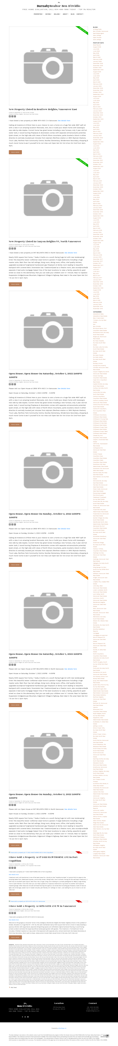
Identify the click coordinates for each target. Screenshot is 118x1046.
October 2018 (97, 238)
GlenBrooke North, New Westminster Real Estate (62, 959)
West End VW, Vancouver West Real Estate (45, 981)
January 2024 (97, 111)
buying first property (57, 947)
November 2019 (98, 212)
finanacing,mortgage (77, 957)
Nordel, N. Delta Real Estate (18, 969)
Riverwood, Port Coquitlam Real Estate (39, 973)
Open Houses (97, 37)
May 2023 (96, 127)
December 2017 (98, 259)
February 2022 (97, 156)
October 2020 (97, 189)
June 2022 (96, 148)
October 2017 (97, 263)
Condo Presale (59, 954)
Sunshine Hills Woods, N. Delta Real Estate (31, 979)
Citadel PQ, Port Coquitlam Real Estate (71, 952)
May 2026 (96, 53)
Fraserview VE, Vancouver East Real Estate (21, 959)
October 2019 (97, 214)
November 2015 (98, 308)
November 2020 (98, 187)
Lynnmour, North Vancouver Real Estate (60, 965)
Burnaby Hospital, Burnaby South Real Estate (54, 946)
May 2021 (96, 174)
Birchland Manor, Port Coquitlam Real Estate (74, 944)
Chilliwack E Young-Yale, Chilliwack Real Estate (67, 951)
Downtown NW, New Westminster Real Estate (32, 955)
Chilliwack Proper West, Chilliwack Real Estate (52, 952)
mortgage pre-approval (40, 968)
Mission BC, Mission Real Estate (70, 966)
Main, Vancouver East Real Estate (19, 966)
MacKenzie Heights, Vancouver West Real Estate (27, 910)
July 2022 (96, 146)
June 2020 (96, 197)
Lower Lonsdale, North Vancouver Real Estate (22, 965)
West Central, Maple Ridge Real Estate (26, 981)
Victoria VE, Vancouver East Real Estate (71, 980)
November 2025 (98, 65)
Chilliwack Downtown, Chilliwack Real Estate (47, 951)
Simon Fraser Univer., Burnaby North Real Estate (63, 974)
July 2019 (96, 220)
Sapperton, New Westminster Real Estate (76, 973)
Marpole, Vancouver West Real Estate (36, 966)
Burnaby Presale (21, 947)
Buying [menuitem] (48, 14)
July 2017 (96, 269)
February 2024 (97, 109)
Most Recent (97, 45)
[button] (22, 1016)
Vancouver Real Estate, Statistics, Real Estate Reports (42, 980)
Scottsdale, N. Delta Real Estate (16, 974)
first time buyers (98, 495)
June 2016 (96, 294)
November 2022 (98, 137)
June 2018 (96, 247)
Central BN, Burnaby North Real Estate (23, 950)
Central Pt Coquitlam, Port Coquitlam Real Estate (27, 865)
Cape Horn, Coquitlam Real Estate (49, 948)
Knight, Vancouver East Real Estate (48, 963)
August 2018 (97, 242)
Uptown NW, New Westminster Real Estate (70, 979)
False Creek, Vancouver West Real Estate (64, 957)
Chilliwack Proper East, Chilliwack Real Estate (32, 952)
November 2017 (98, 261)
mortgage (32, 968)
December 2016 (98, 282)
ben (56, 944)
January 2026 (97, 61)
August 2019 (97, 218)
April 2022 (96, 152)
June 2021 (96, 172)
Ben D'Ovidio (61, 944)
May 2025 (96, 78)
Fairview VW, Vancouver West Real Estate (45, 957)
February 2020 (97, 205)
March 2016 (96, 300)
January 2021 (97, 183)
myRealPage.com (62, 1028)
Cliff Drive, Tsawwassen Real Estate (27, 954)
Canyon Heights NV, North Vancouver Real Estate (27, 246)
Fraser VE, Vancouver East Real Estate (59, 958)
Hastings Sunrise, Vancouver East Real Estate (29, 962)
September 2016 (98, 288)
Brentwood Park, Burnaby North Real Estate (18, 946)
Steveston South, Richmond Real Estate (24, 977)
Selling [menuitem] (56, 14)
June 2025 (96, 76)
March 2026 (96, 57)
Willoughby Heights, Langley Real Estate (77, 983)
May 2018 (96, 249)
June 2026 (96, 51)
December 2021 (98, 160)
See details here (64, 121)
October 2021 (97, 164)
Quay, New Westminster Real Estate (74, 970)
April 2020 (96, 201)
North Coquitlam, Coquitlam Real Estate (34, 969)
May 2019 (96, 224)
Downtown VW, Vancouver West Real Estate (52, 955)
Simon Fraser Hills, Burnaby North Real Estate (41, 974)
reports (29, 973)
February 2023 (97, 133)
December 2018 (98, 234)
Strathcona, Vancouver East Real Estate (42, 977)
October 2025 (97, 67)
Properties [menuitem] (38, 14)
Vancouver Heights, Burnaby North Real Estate (19, 980)
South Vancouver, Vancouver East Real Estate (63, 976)
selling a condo (27, 974)
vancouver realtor (58, 980)
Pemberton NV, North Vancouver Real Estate (35, 970)
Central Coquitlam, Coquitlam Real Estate (41, 950)
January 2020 (97, 207)
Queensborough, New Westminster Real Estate (33, 972)
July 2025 (96, 74)
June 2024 (96, 100)
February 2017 (97, 277)
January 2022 (97, 158)
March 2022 (96, 154)
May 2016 (96, 296)
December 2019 (98, 209)
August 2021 (97, 168)
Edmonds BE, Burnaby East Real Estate (26, 957)
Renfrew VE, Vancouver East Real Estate (18, 973)
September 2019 (98, 216)
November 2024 (98, 90)
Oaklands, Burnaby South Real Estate (52, 969)
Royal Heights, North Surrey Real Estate (58, 973)
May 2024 (96, 102)
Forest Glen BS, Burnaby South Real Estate (40, 958)
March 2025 (96, 82)
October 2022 (97, 139)
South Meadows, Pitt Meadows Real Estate (24, 976)
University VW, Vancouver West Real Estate (50, 979)
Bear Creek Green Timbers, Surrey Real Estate (44, 944)
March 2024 (97, 107)
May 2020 (96, 199)
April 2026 (96, 55)
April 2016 (96, 298)
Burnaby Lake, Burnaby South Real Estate (74, 946)
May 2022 (96, 150)
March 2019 (96, 228)
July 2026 (96, 49)
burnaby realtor (28, 947)
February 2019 (97, 230)
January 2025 (97, 86)
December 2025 (98, 63)
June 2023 (96, 125)
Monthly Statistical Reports (23, 968)
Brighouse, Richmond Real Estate (36, 946)
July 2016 (96, 292)
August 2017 (97, 267)
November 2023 (98, 115)
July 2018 (96, 244)
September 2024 (98, 94)
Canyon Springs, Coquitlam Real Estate (32, 948)
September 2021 (98, 166)
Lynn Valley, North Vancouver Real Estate (42, 965)
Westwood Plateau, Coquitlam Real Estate (21, 983)
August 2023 (97, 121)
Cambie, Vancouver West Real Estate (71, 947)
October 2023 (97, 117)
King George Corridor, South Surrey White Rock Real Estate (101, 569)
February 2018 (97, 255)
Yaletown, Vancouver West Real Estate (17, 984)
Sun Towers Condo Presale (15, 979)
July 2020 (96, 195)
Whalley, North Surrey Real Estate (39, 983)
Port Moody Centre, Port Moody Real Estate (55, 970)
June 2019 (96, 222)
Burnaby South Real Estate (39, 947)
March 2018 (96, 253)
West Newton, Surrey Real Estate (62, 981)
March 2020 (97, 203)
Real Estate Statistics (61, 972)
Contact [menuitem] (79, 14)
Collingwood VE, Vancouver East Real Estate (46, 954)
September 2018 (98, 240)
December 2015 (98, 306)
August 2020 (97, 193)
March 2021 (96, 179)
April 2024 (96, 104)
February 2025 (97, 84)
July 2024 (96, 98)
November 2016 (98, 284)
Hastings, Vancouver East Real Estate (48, 962)
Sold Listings (97, 39)
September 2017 (98, 265)
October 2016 (97, 286)
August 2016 (97, 290)
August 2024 (97, 96)
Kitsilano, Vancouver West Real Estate (31, 963)
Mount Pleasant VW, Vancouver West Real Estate (99, 645)
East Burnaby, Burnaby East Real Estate (71, 955)
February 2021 (97, 181)
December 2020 (98, 185)
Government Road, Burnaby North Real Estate (25, 961)
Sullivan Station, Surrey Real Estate (79, 977)
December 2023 (98, 113)
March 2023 (96, 131)
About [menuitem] (65, 14)
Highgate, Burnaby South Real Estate (65, 962)
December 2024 (98, 88)
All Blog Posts (97, 29)
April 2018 (96, 251)
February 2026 (97, 59)
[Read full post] (48, 67)
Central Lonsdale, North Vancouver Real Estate (61, 950)
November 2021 (98, 162)
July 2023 (96, 123)
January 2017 (97, 280)
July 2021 (96, 170)
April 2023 (96, 129)
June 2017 (96, 271)
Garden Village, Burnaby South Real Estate (41, 959)
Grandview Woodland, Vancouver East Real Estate (46, 961)
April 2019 (96, 226)
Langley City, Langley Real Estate (63, 963)
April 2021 (96, 177)
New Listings (97, 35)
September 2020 (98, 191)
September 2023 (98, 119)
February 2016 (97, 302)
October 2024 (97, 92)
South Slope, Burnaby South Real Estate (43, 976)
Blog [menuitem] (72, 14)
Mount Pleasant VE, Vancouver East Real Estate (56, 968)
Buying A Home (48, 947)
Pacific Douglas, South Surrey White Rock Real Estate (73, 969)
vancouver (82, 979)
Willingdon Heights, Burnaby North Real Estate (57, 983)
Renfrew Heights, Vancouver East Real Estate (26, 114)
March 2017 (96, 275)
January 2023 (97, 135)
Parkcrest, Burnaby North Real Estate (17, 970)
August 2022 (97, 144)
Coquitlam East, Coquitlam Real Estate (72, 954)
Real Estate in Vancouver (50, 972)
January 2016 (97, 304)
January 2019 (97, 232)
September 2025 (98, 69)
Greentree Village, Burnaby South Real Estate (68, 961)
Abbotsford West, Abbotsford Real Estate (24, 944)
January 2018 (97, 257)
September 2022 (98, 142)
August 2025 (97, 72)
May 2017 (96, 273)
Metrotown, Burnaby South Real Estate (53, 966)
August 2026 (97, 47)
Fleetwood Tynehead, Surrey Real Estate (22, 958)
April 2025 (96, 80)
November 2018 (98, 236)
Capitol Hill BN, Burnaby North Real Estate (67, 948)
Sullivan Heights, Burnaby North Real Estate (61, 977)
